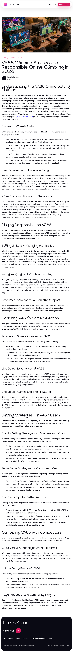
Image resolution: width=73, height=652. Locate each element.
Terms (62, 645)
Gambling (5, 58)
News (18, 638)
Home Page (8, 638)
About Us (49, 645)
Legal (67, 645)
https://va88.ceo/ (25, 116)
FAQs (25, 638)
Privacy (56, 645)
